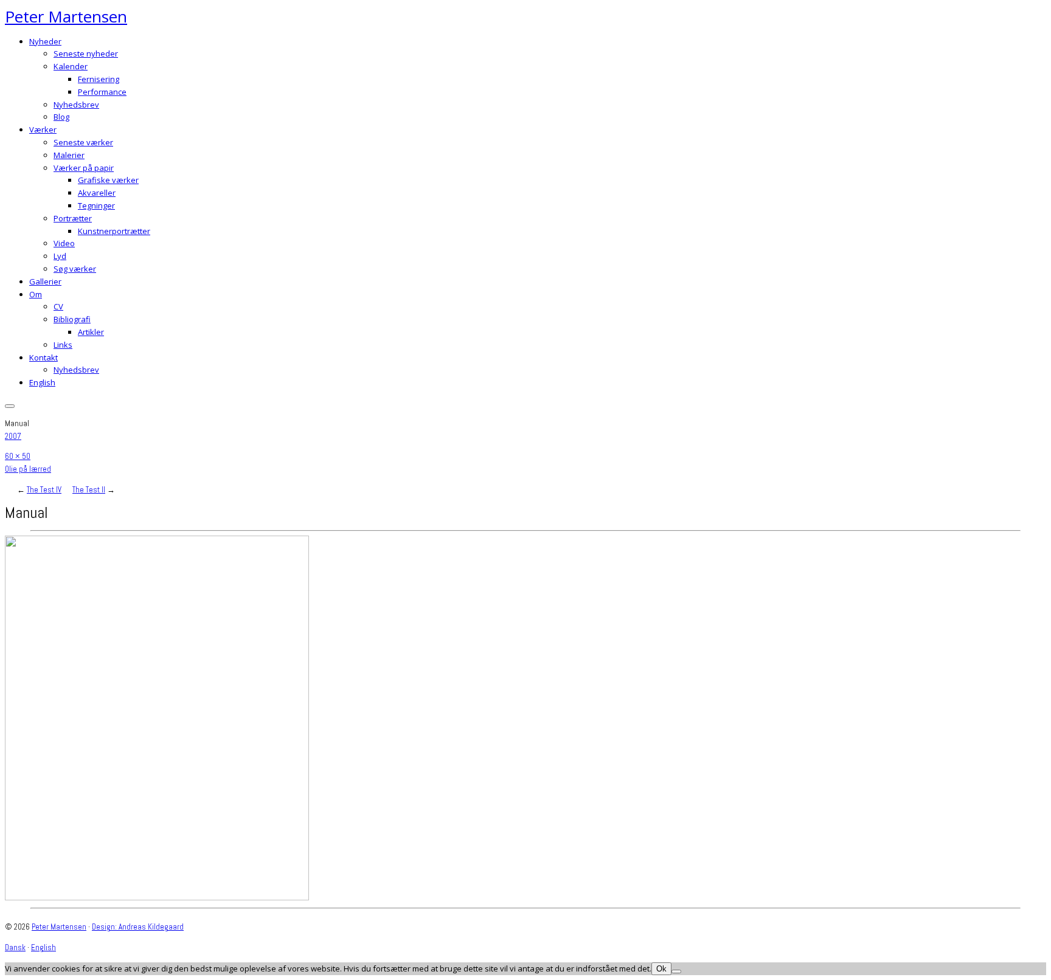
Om (35, 294)
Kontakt (43, 357)
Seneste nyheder (86, 53)
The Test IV (44, 490)
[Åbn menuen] (10, 406)
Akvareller (97, 192)
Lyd (60, 255)
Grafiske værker (108, 179)
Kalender (71, 66)
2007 (13, 436)
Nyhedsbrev (76, 104)
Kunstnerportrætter (114, 231)
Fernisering (98, 79)
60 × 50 (17, 456)
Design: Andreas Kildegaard (138, 927)
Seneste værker (83, 142)
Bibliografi (72, 319)
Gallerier (45, 281)
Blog (61, 116)
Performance (102, 91)
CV (58, 306)
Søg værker (75, 268)
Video (64, 243)
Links (63, 344)
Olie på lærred (28, 469)
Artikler (91, 331)
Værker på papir (84, 167)
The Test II (88, 490)
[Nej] (676, 971)
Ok (661, 968)
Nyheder (45, 41)
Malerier (69, 155)
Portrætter (73, 218)
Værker (43, 129)
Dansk (15, 947)
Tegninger (96, 205)
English (42, 382)
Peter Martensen (66, 16)
